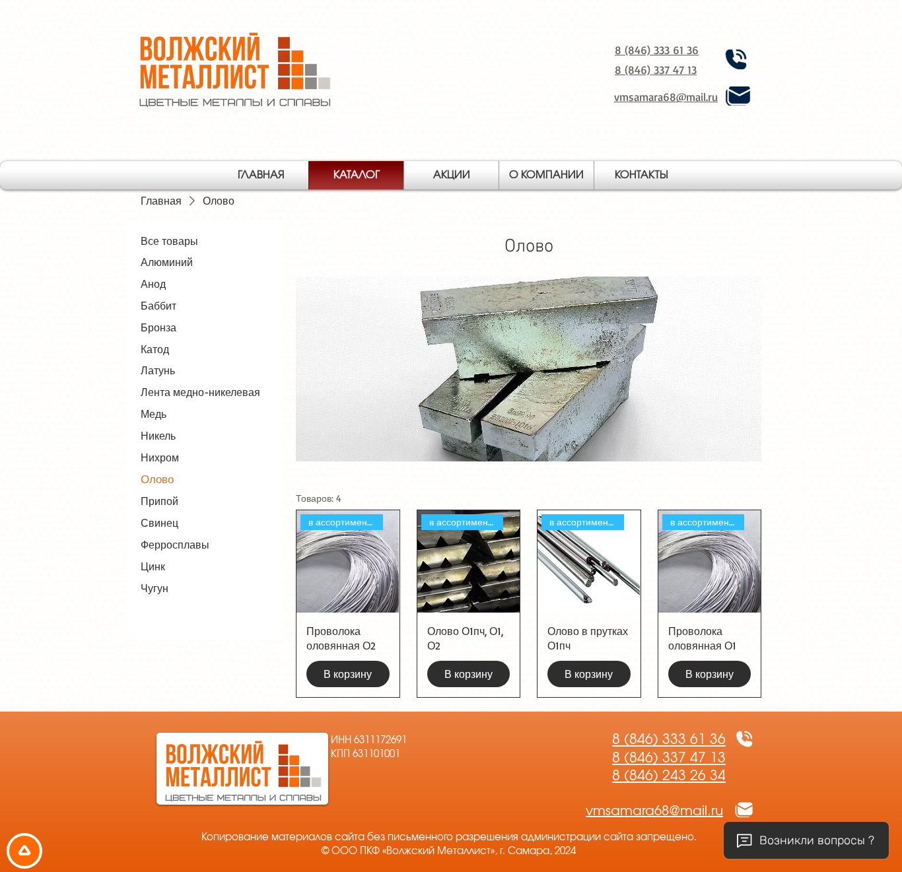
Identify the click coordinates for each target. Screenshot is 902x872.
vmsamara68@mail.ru (666, 97)
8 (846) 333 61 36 (657, 50)
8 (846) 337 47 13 (656, 70)
